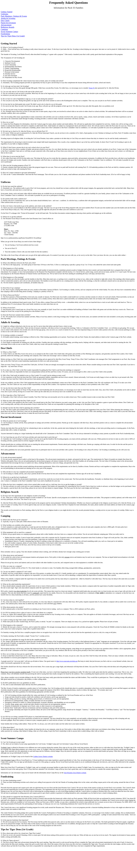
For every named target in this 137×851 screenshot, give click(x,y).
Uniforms (4, 14)
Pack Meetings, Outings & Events (14, 16)
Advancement (6, 25)
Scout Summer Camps (9, 32)
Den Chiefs (5, 21)
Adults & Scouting (8, 18)
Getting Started (6, 12)
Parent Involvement (8, 23)
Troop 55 (92, 88)
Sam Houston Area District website (75, 773)
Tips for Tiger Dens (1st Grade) (13, 36)
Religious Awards (7, 27)
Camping (4, 29)
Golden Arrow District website (43, 756)
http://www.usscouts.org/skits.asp (67, 661)
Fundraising (5, 34)
